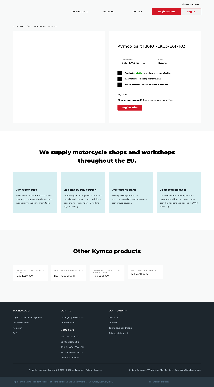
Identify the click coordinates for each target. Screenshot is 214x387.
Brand (160, 60)
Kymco (23, 26)
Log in (191, 11)
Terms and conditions (120, 328)
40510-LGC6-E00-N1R (72, 347)
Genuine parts (79, 11)
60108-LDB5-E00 (70, 342)
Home (15, 26)
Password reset (21, 322)
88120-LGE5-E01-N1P (72, 352)
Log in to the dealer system (27, 317)
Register (17, 328)
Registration (166, 11)
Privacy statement (118, 333)
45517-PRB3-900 (69, 336)
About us (108, 11)
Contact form (68, 322)
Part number (127, 60)
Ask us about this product (155, 85)
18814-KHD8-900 (70, 357)
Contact (137, 11)
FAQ (15, 333)
